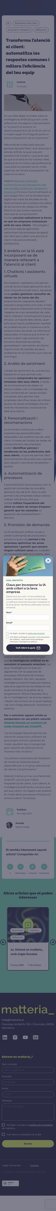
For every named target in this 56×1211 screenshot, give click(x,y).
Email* (9, 623)
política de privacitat (36, 633)
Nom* (9, 612)
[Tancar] (48, 560)
